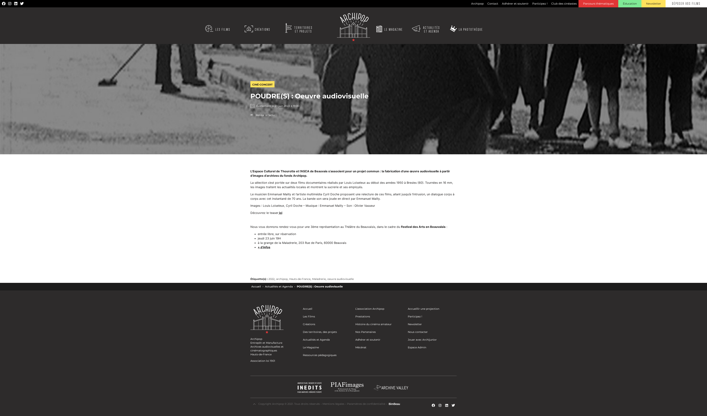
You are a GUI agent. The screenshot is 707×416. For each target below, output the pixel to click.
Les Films (222, 29)
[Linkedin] (16, 4)
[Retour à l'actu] (251, 115)
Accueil (256, 286)
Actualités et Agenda (279, 286)
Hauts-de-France (299, 279)
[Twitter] (22, 4)
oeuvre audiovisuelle (340, 279)
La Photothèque (471, 29)
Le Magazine (393, 29)
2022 (271, 279)
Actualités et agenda (431, 29)
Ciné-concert (262, 84)
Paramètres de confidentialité (366, 404)
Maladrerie (319, 279)
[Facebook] (4, 4)
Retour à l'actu (265, 115)
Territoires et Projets (303, 29)
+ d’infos (264, 247)
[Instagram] (10, 4)
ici (280, 213)
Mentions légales (334, 404)
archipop (282, 279)
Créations (262, 29)
